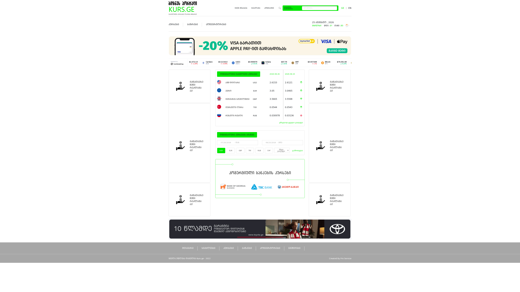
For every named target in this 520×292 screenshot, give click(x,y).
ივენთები (294, 248)
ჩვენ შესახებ (241, 8)
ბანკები (247, 248)
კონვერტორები (216, 24)
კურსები (174, 24)
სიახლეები (208, 248)
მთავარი (188, 248)
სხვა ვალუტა (281, 150)
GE (342, 8)
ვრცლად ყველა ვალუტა (291, 122)
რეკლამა (255, 8)
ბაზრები (192, 24)
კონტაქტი (269, 8)
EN (349, 8)
